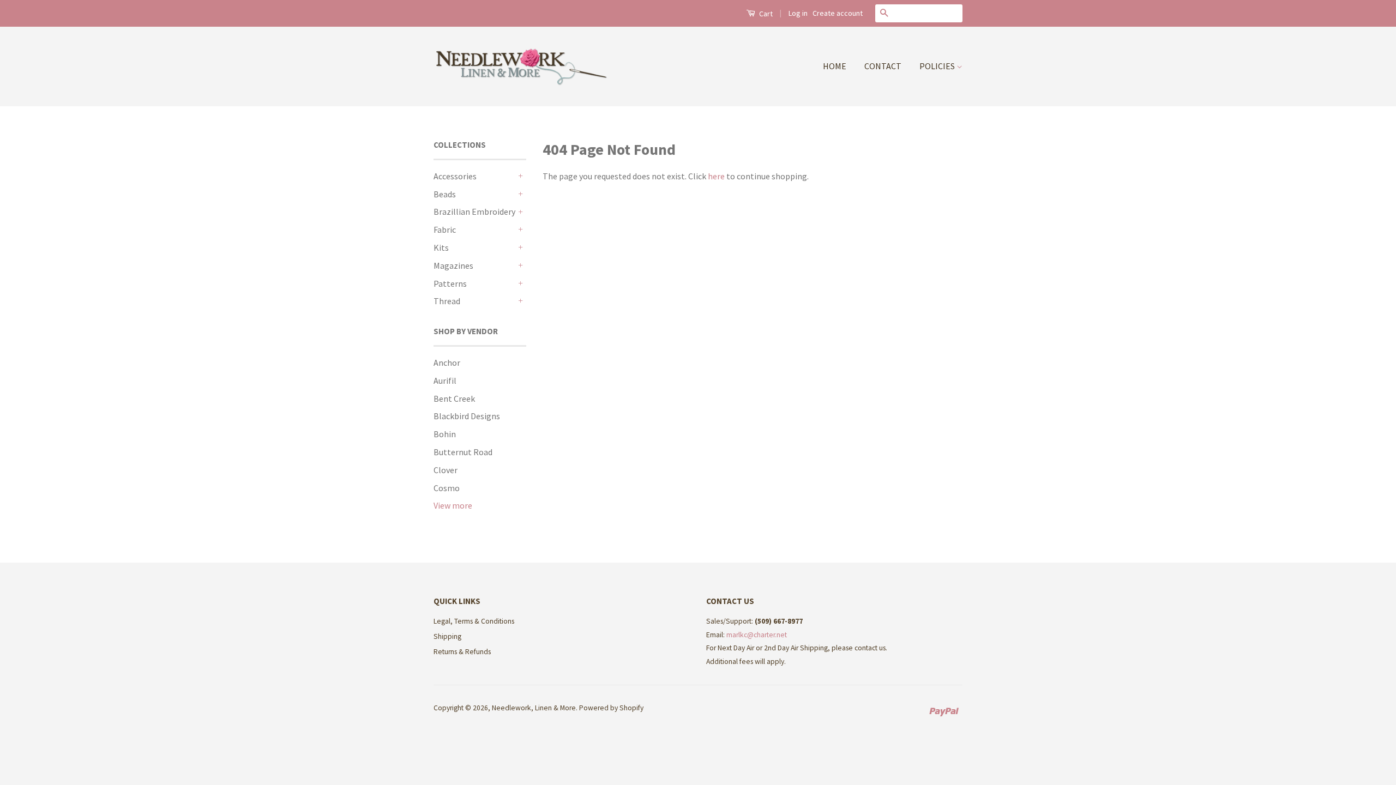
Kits (441, 247)
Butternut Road (463, 451)
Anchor (447, 362)
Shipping (447, 636)
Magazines (453, 265)
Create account (838, 13)
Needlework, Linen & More (534, 707)
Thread (447, 300)
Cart (765, 14)
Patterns (450, 283)
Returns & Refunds (462, 651)
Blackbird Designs (467, 415)
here (716, 176)
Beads (445, 194)
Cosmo (447, 487)
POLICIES (937, 66)
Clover (446, 469)
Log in (798, 13)
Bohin (445, 433)
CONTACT (882, 66)
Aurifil (445, 380)
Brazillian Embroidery (474, 211)
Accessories (455, 176)
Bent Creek (454, 398)
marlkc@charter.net (756, 634)
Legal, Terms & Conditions (474, 621)
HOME (834, 66)
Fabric (445, 229)
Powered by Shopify (611, 707)
